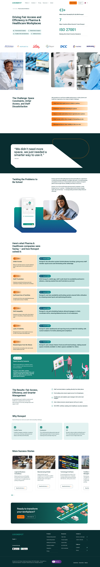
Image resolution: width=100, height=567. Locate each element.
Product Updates (64, 539)
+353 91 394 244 (79, 539)
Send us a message (80, 536)
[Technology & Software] (45, 462)
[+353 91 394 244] (87, 539)
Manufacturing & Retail (20, 472)
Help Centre (63, 536)
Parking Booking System (51, 536)
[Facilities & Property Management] (68, 462)
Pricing (48, 551)
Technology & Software (43, 472)
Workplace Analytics (50, 545)
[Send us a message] (87, 536)
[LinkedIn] (87, 547)
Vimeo (77, 550)
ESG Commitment (64, 548)
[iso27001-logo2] (57, 561)
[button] (81, 3)
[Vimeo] (87, 550)
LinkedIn (78, 547)
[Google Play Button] (24, 549)
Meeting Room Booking (51, 542)
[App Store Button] (15, 549)
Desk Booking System (51, 539)
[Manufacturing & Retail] (22, 462)
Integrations (49, 548)
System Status (64, 542)
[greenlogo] (17, 2)
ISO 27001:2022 (64, 545)
